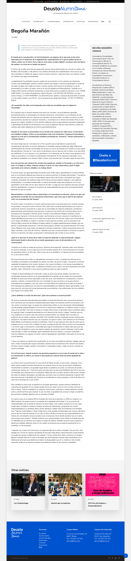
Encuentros (43, 545)
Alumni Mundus (45, 538)
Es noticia (14, 37)
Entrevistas (43, 540)
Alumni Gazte (44, 536)
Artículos (42, 543)
